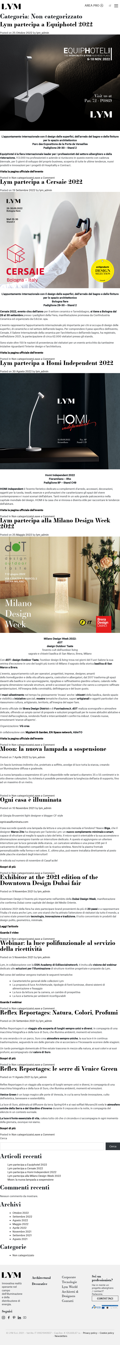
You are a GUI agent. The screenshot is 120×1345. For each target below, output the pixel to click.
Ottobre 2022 (20, 1212)
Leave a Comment (44, 177)
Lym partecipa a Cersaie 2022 (41, 182)
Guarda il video (9, 932)
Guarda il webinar (11, 1002)
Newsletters (61, 1336)
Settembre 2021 (22, 1235)
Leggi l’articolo (9, 926)
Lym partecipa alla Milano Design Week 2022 (34, 1175)
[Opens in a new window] (3, 1317)
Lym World (70, 1287)
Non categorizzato (22, 177)
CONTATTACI (105, 1298)
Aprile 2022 (19, 1227)
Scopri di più (8, 866)
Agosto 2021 (20, 1238)
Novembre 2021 (21, 1231)
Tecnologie (69, 1282)
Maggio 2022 (20, 1223)
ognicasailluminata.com (14, 821)
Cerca (3, 1138)
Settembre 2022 (22, 1216)
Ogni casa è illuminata (31, 800)
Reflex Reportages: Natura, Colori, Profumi (59, 1013)
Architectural (41, 1278)
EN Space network (60, 732)
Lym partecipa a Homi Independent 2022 (56, 364)
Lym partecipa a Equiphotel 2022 (46, 25)
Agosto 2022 (20, 1220)
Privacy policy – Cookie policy (98, 1332)
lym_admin (42, 32)
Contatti (67, 1301)
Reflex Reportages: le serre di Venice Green (58, 1069)
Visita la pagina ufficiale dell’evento (21, 171)
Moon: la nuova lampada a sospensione (53, 749)
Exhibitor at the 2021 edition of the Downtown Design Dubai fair (49, 881)
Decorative (39, 1284)
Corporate (69, 1277)
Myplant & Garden (37, 732)
